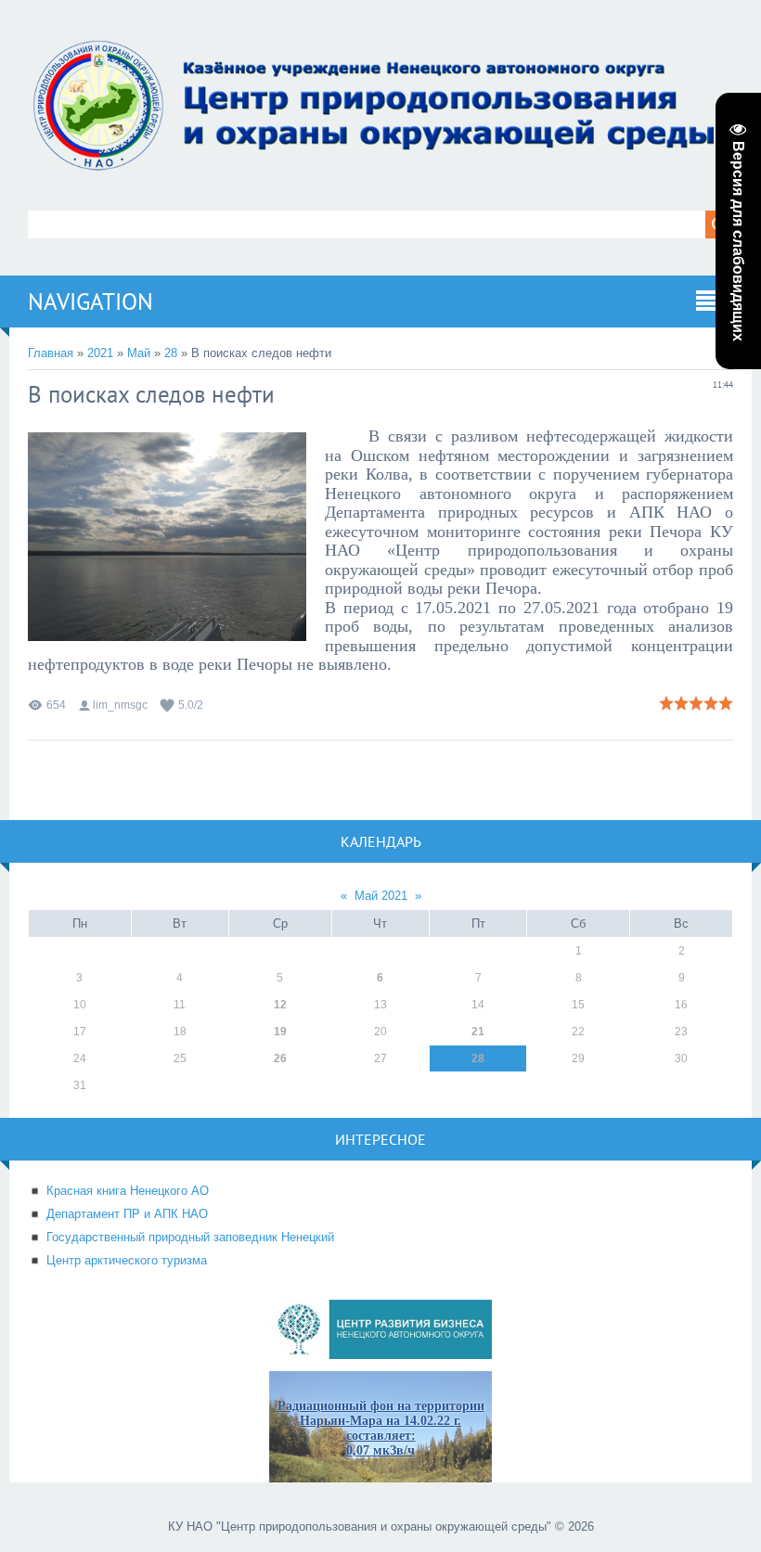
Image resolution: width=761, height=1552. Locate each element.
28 (170, 353)
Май (138, 353)
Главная (50, 353)
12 (280, 1004)
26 (280, 1058)
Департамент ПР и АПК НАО (127, 1214)
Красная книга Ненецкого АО (127, 1191)
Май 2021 (381, 896)
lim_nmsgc (120, 705)
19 (280, 1031)
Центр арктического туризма (126, 1260)
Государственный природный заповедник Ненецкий (190, 1237)
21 (477, 1031)
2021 (100, 353)
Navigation (90, 301)
